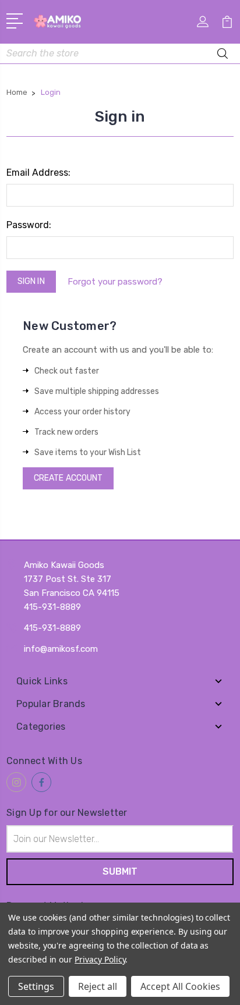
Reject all (97, 986)
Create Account (68, 478)
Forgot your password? (115, 281)
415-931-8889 (52, 628)
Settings (36, 986)
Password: (28, 224)
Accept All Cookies (180, 986)
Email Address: (38, 172)
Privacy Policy (100, 959)
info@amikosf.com (61, 649)
